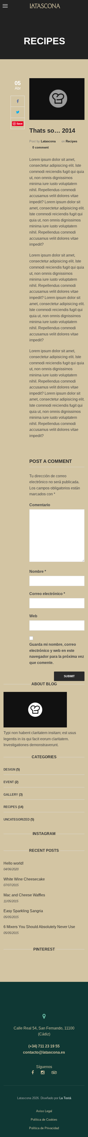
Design (9, 769)
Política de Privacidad (44, 1128)
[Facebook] (18, 101)
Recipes (71, 141)
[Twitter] (17, 112)
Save (20, 123)
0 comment (40, 147)
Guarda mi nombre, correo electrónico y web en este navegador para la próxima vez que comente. (56, 653)
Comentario (39, 505)
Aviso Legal (44, 1111)
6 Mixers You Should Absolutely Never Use (39, 927)
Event (9, 782)
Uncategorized (17, 819)
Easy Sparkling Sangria (23, 911)
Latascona (48, 141)
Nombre (37, 571)
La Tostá (65, 1098)
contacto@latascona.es (44, 1052)
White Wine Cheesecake (24, 879)
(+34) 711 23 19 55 (44, 1046)
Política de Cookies (44, 1119)
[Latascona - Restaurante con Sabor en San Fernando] (45, 6)
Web (33, 616)
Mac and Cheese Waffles (24, 895)
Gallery (11, 794)
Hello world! (13, 863)
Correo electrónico (47, 594)
